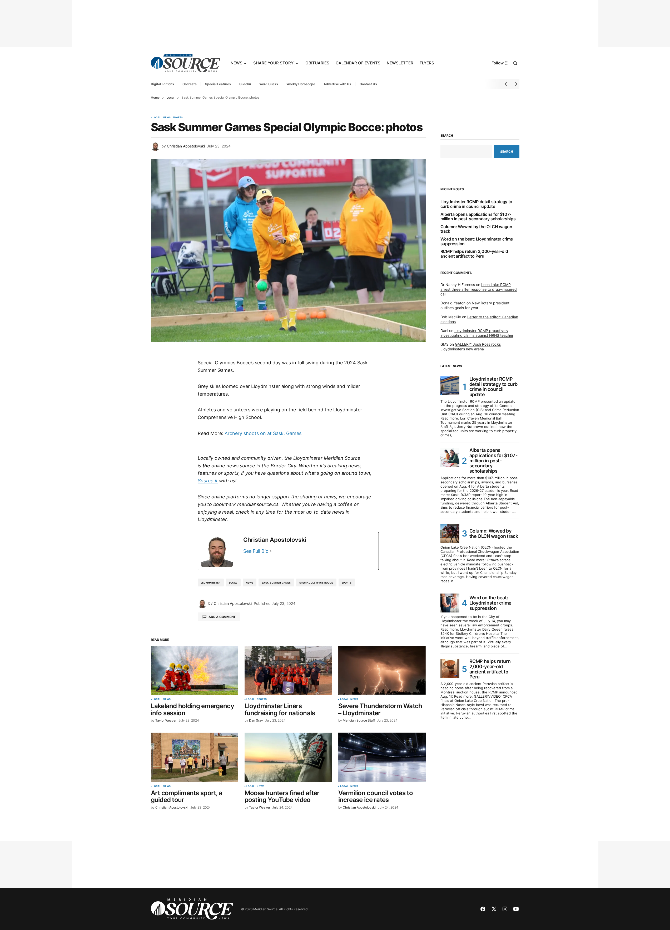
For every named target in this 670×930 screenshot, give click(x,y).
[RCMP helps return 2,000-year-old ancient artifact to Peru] (449, 668)
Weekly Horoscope (300, 84)
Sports (178, 117)
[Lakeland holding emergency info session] (194, 670)
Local (170, 97)
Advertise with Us (337, 84)
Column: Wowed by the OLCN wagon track (476, 229)
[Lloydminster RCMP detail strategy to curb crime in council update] (449, 385)
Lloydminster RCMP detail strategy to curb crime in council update (476, 204)
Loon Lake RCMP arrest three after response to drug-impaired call (478, 289)
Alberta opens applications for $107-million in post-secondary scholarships (478, 216)
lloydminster (211, 582)
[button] (515, 63)
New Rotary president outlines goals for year (474, 305)
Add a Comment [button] (222, 617)
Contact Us (368, 84)
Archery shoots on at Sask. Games (263, 433)
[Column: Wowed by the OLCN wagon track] (449, 533)
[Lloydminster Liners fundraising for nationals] (288, 670)
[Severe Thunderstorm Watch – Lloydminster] (382, 670)
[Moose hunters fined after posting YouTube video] (288, 757)
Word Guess (268, 84)
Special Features (218, 84)
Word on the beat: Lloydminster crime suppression (476, 241)
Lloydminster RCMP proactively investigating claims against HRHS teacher (476, 333)
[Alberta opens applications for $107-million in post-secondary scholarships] (449, 457)
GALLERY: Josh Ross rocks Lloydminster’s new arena (470, 346)
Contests (189, 84)
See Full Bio (256, 551)
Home (155, 97)
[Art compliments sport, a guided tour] (194, 757)
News (167, 117)
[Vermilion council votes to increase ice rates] (382, 757)
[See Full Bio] (271, 551)
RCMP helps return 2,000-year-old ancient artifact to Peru (474, 253)
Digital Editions (162, 84)
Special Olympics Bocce (316, 582)
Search (446, 135)
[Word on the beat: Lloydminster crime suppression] (449, 603)
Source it (208, 480)
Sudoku (245, 84)
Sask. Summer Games (276, 582)
